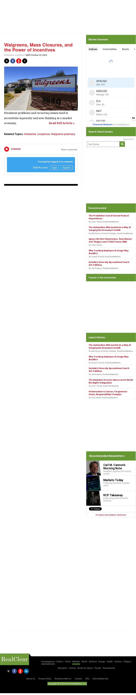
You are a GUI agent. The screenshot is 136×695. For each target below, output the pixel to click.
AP (75, 109)
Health (110, 661)
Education (62, 668)
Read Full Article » (61, 123)
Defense (93, 661)
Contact (78, 678)
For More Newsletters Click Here (111, 515)
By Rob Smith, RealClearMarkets (103, 398)
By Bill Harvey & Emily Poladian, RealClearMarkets (111, 233)
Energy (102, 661)
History (72, 668)
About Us (30, 678)
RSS (87, 678)
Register (67, 167)
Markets (76, 661)
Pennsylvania (109, 668)
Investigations (48, 661)
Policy (68, 661)
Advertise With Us (63, 678)
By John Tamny (95, 245)
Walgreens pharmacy (63, 134)
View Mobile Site (100, 678)
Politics (59, 661)
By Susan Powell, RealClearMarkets (105, 257)
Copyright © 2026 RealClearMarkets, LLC (67, 683)
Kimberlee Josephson (14, 55)
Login (54, 167)
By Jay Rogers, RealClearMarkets (103, 268)
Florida (97, 668)
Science (118, 661)
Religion (127, 661)
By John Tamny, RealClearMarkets (104, 222)
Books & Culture (85, 668)
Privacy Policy (44, 678)
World (84, 661)
